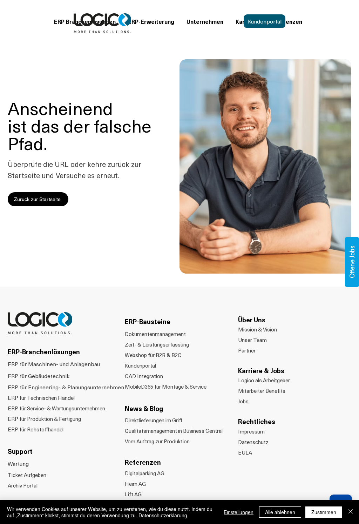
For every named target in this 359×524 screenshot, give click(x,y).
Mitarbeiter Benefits (261, 391)
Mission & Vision (257, 329)
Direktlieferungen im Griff (153, 420)
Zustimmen (323, 512)
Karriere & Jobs (261, 370)
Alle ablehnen (280, 512)
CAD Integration (144, 376)
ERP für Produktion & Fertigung (44, 419)
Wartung (18, 463)
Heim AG (135, 484)
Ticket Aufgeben (27, 475)
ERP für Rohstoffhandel (35, 429)
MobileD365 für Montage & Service (165, 386)
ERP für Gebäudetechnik (38, 375)
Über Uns (251, 319)
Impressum (251, 431)
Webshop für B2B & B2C (153, 355)
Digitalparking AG (144, 473)
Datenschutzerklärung (162, 515)
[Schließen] (350, 512)
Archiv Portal (23, 485)
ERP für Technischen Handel (41, 398)
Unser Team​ (252, 340)
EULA (245, 452)
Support (20, 451)
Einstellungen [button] (238, 512)
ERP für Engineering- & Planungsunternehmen (66, 387)
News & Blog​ (144, 408)
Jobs (243, 401)
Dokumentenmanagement (155, 334)
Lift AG (133, 494)
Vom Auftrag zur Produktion (157, 441)
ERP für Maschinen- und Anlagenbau (54, 364)
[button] (206, 21)
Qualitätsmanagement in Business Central (174, 431)
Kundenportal (140, 365)
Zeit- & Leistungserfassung (157, 344)
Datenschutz (253, 442)
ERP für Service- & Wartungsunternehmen (56, 408)
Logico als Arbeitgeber (264, 380)
